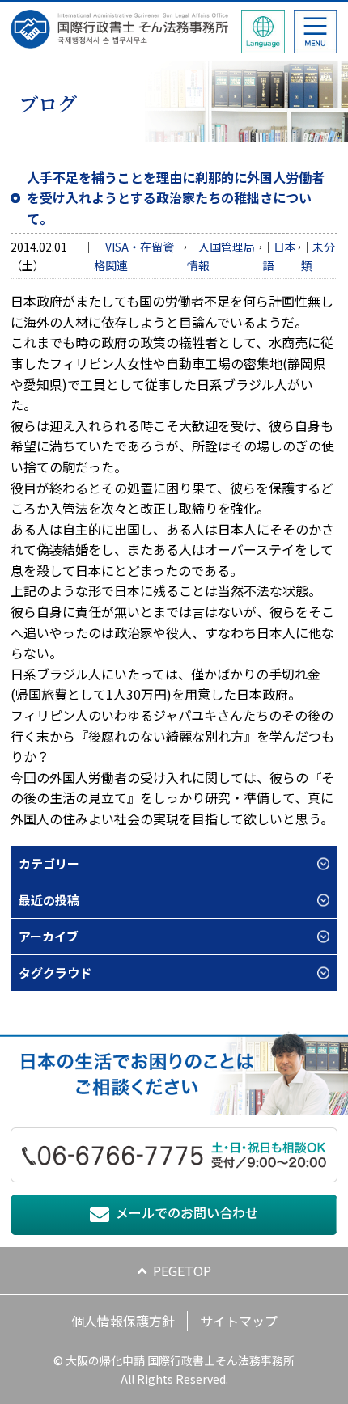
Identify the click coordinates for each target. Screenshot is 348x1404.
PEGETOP (182, 1270)
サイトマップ (239, 1320)
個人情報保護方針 (123, 1320)
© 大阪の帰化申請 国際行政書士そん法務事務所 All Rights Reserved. (174, 1369)
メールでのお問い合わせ (187, 1212)
